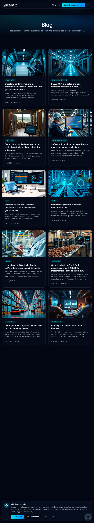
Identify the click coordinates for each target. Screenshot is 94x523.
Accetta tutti (17, 517)
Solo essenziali (33, 517)
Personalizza (49, 517)
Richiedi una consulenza (74, 5)
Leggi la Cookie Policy (24, 512)
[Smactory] (10, 5)
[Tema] (59, 5)
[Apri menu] (88, 5)
